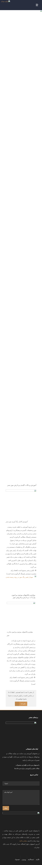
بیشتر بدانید (23, 841)
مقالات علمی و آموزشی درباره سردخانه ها (26, 768)
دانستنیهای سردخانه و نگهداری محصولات (27, 765)
